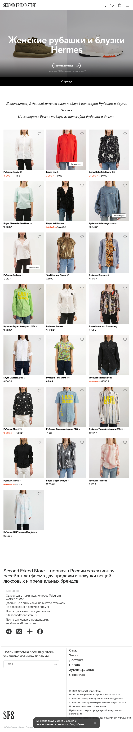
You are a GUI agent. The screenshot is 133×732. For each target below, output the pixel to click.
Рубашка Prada (11, 172)
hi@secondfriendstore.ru (21, 615)
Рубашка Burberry (12, 275)
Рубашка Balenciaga (99, 224)
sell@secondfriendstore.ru (22, 623)
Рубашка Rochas (54, 327)
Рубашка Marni (11, 429)
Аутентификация (82, 670)
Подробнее (76, 724)
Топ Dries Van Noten (56, 275)
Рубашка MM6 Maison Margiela (19, 532)
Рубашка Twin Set (98, 481)
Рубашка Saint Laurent (100, 378)
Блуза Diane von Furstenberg (103, 327)
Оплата (74, 665)
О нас (73, 650)
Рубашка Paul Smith (56, 378)
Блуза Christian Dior (13, 378)
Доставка (76, 660)
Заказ (73, 655)
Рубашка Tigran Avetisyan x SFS (19, 327)
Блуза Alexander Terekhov (16, 224)
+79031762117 (15, 599)
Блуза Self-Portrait (55, 224)
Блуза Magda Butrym (56, 481)
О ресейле (77, 675)
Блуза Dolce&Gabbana (100, 172)
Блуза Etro (51, 172)
